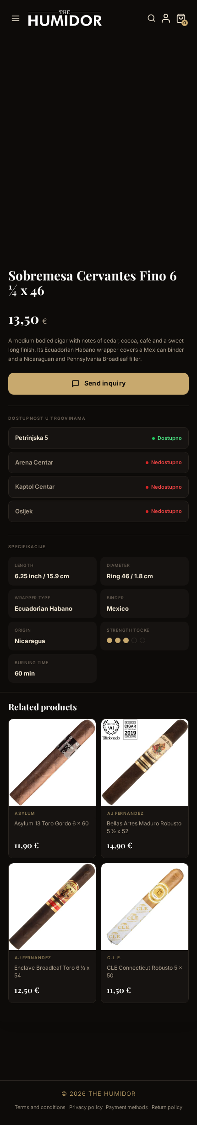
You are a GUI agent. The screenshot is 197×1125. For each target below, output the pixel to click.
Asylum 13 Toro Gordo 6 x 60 (51, 823)
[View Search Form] (151, 18)
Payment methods (127, 1107)
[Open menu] (17, 18)
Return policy (167, 1107)
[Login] (165, 18)
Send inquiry (105, 383)
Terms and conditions (40, 1107)
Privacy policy (86, 1107)
